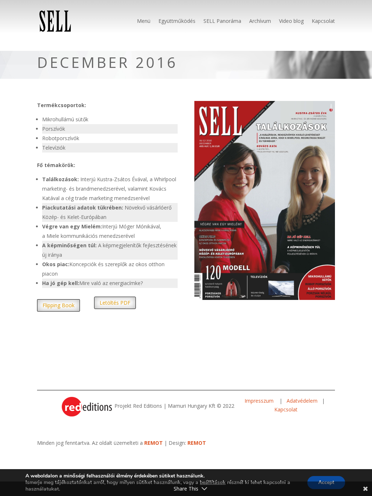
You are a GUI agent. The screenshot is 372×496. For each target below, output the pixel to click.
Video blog (291, 20)
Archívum (260, 20)
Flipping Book (58, 305)
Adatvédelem (302, 400)
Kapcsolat (323, 20)
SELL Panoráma (222, 20)
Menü (143, 20)
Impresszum (259, 400)
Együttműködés (176, 20)
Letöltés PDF (115, 302)
